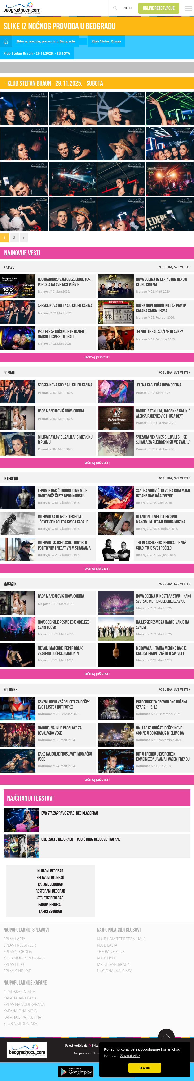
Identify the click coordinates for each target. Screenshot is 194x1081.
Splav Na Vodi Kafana (24, 1004)
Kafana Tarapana (20, 998)
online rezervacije (159, 8)
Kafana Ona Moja (20, 1010)
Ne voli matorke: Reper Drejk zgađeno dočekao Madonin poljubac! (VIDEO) (60, 653)
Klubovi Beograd (50, 870)
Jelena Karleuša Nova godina (158, 384)
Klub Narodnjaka (20, 1023)
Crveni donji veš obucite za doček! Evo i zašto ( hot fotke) (64, 704)
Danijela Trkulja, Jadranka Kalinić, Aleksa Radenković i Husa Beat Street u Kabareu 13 (163, 416)
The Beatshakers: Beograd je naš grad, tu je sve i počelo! (161, 545)
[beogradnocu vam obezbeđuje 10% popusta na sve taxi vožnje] (17, 286)
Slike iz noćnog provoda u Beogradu (45, 41)
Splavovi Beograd (50, 877)
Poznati (44, 392)
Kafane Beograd (50, 884)
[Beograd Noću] (27, 1050)
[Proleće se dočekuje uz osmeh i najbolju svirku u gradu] (17, 338)
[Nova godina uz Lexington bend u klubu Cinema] (116, 286)
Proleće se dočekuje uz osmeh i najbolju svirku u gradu (62, 334)
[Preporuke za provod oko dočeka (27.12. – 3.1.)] (116, 708)
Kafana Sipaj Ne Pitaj (23, 1017)
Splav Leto (14, 964)
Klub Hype (106, 958)
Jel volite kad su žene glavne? (159, 331)
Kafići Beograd (50, 911)
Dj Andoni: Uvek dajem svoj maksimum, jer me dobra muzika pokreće (160, 522)
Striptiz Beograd (50, 897)
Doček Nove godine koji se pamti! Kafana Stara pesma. (161, 308)
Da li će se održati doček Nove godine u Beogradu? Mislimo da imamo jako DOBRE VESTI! (160, 733)
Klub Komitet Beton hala (121, 938)
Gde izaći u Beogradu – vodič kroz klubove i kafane (80, 839)
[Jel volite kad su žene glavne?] (116, 338)
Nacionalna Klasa (114, 970)
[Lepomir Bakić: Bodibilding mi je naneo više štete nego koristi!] (17, 497)
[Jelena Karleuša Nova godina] (116, 391)
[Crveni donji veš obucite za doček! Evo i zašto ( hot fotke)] (17, 708)
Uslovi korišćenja (76, 1046)
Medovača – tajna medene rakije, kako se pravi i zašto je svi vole (161, 651)
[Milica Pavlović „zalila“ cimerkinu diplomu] (17, 443)
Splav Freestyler (20, 945)
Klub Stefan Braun (106, 41)
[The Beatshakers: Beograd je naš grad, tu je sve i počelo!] (116, 549)
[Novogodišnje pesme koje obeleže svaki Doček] (17, 628)
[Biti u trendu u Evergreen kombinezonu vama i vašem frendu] (116, 760)
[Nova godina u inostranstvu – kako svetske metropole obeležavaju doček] (116, 602)
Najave (43, 291)
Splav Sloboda (18, 951)
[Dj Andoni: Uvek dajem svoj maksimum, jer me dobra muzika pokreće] (116, 523)
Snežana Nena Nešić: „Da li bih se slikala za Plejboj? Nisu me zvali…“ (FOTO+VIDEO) (163, 442)
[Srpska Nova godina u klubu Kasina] (17, 312)
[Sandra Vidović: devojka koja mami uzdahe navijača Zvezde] (116, 497)
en (130, 8)
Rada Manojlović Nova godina (61, 410)
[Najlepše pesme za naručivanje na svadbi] (116, 628)
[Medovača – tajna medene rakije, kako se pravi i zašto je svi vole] (116, 654)
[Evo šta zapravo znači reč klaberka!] (21, 819)
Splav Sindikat (17, 970)
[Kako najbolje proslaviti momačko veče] (17, 760)
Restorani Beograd (50, 890)
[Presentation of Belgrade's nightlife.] (22, 7)
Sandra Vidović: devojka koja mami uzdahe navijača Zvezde (163, 493)
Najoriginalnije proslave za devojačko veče (60, 730)
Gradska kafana (19, 991)
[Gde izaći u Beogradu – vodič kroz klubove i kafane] (21, 845)
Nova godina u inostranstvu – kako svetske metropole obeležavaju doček (163, 601)
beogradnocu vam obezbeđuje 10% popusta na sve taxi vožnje (64, 282)
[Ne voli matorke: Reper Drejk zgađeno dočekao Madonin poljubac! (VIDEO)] (17, 654)
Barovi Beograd (50, 904)
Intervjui (45, 502)
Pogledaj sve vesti (173, 267)
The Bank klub (111, 951)
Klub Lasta (107, 945)
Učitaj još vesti (97, 357)
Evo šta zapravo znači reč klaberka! (69, 813)
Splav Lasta (14, 938)
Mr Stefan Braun (114, 964)
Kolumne (45, 714)
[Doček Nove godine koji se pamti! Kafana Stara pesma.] (116, 312)
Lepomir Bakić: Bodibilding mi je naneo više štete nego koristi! (62, 493)
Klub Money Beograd (24, 958)
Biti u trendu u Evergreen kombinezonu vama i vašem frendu (163, 756)
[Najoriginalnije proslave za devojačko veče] (17, 734)
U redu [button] (145, 1068)
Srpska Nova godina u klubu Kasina (65, 305)
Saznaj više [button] (130, 1056)
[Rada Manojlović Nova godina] (17, 417)
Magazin (44, 604)
